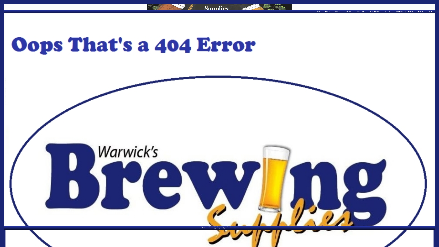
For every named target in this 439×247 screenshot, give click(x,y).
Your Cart (387, 11)
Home (318, 11)
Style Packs (361, 11)
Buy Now (348, 11)
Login (430, 11)
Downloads (399, 11)
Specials (337, 11)
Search (327, 11)
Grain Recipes (374, 11)
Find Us (420, 11)
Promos (410, 11)
